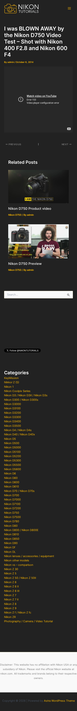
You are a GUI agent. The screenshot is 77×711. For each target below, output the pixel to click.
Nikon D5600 (12, 469)
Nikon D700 (11, 495)
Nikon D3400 (12, 421)
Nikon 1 (9, 386)
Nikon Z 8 (10, 604)
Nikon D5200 (12, 456)
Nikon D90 (11, 543)
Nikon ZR (10, 617)
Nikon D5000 (12, 447)
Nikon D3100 (12, 408)
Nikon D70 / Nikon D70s (19, 491)
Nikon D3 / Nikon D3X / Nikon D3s (25, 395)
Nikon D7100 (12, 504)
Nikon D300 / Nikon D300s (21, 399)
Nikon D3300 (12, 417)
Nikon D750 (11, 512)
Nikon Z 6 (10, 582)
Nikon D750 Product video (29, 208)
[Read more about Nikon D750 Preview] (38, 241)
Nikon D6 (10, 473)
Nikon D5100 (12, 452)
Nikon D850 (11, 539)
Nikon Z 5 (10, 573)
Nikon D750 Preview (25, 264)
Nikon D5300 (12, 460)
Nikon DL (10, 552)
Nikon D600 (11, 482)
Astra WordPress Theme (59, 700)
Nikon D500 (11, 443)
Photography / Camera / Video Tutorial (28, 621)
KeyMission (11, 378)
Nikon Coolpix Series (17, 391)
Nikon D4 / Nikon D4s (18, 430)
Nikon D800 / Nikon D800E (21, 530)
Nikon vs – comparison (18, 565)
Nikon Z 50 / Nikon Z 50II (20, 578)
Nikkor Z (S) (11, 382)
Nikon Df (9, 547)
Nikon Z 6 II (11, 586)
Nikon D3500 (12, 426)
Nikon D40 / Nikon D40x (19, 434)
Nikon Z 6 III (11, 591)
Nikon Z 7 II (11, 599)
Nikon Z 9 (10, 608)
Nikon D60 (11, 478)
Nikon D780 (11, 521)
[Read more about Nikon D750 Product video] (38, 186)
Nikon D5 (10, 439)
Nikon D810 (11, 534)
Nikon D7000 (12, 499)
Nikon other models (16, 560)
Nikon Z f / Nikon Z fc (17, 612)
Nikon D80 (11, 525)
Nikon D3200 (12, 413)
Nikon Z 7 (10, 595)
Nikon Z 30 (11, 569)
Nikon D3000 (12, 404)
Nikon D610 (11, 486)
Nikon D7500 (12, 517)
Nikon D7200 (12, 508)
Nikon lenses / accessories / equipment (29, 556)
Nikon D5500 (12, 465)
